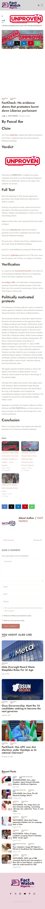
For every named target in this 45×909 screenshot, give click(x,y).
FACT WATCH (13, 116)
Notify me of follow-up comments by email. (17, 616)
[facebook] (10, 43)
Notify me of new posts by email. (14, 620)
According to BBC (9, 282)
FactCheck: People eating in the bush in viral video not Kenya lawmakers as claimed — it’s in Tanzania (10, 459)
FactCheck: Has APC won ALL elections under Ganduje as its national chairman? (19, 749)
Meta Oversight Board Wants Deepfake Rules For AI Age (18, 668)
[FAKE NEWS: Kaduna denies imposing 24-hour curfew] (10, 478)
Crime (15, 776)
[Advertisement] (22, 74)
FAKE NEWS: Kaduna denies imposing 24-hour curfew (10, 488)
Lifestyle (24, 801)
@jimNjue (14, 135)
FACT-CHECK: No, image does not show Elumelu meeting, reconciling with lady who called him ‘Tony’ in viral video (28, 807)
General (5, 98)
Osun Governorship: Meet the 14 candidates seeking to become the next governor (21, 708)
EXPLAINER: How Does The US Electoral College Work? (25, 794)
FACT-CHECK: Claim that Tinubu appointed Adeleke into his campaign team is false (27, 822)
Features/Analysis (25, 776)
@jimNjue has (15, 230)
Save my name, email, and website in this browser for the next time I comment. (23, 609)
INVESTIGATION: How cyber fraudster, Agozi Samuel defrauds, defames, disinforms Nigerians (26, 782)
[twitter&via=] (17, 43)
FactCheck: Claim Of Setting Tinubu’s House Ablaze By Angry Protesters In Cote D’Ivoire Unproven (29, 459)
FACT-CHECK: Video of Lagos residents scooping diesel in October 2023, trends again (27, 835)
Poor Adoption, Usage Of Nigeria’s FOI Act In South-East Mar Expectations (28, 848)
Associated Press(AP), (23, 271)
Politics (13, 98)
